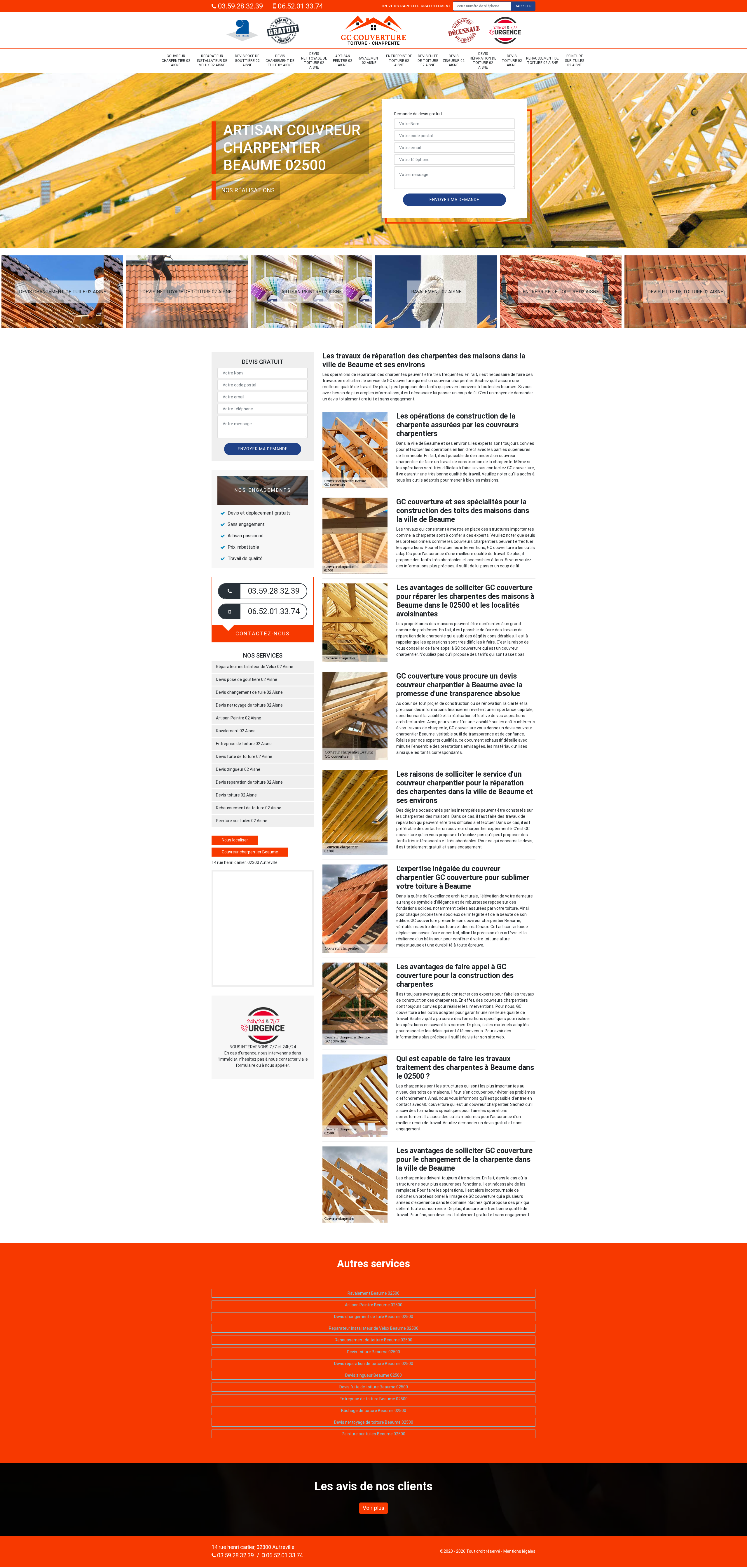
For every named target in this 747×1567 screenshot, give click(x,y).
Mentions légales (519, 1551)
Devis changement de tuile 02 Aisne (280, 60)
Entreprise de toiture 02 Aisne (399, 60)
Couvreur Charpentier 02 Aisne (176, 60)
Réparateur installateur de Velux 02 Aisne (212, 60)
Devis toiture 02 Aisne (512, 60)
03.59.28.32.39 (239, 6)
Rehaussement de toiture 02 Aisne (542, 60)
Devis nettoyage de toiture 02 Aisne (314, 60)
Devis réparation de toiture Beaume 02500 (373, 1363)
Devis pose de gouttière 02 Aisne (247, 60)
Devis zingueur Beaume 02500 (373, 1375)
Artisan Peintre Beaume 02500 (373, 1305)
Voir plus (373, 1508)
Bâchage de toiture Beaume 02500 (373, 1410)
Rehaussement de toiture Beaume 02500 (373, 1340)
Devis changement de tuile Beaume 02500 (373, 1316)
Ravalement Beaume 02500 (373, 1293)
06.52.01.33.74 (299, 6)
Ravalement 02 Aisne (369, 60)
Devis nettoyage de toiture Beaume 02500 (373, 1422)
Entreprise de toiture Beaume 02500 (374, 1399)
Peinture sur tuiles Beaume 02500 (373, 1434)
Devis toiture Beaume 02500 (373, 1352)
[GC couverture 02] (373, 30)
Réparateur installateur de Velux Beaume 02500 (373, 1328)
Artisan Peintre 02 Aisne (342, 60)
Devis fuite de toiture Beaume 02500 (373, 1387)
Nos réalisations (248, 190)
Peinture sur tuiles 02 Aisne (574, 60)
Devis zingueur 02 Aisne (454, 60)
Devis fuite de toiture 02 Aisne (428, 60)
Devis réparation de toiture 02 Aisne (483, 60)
